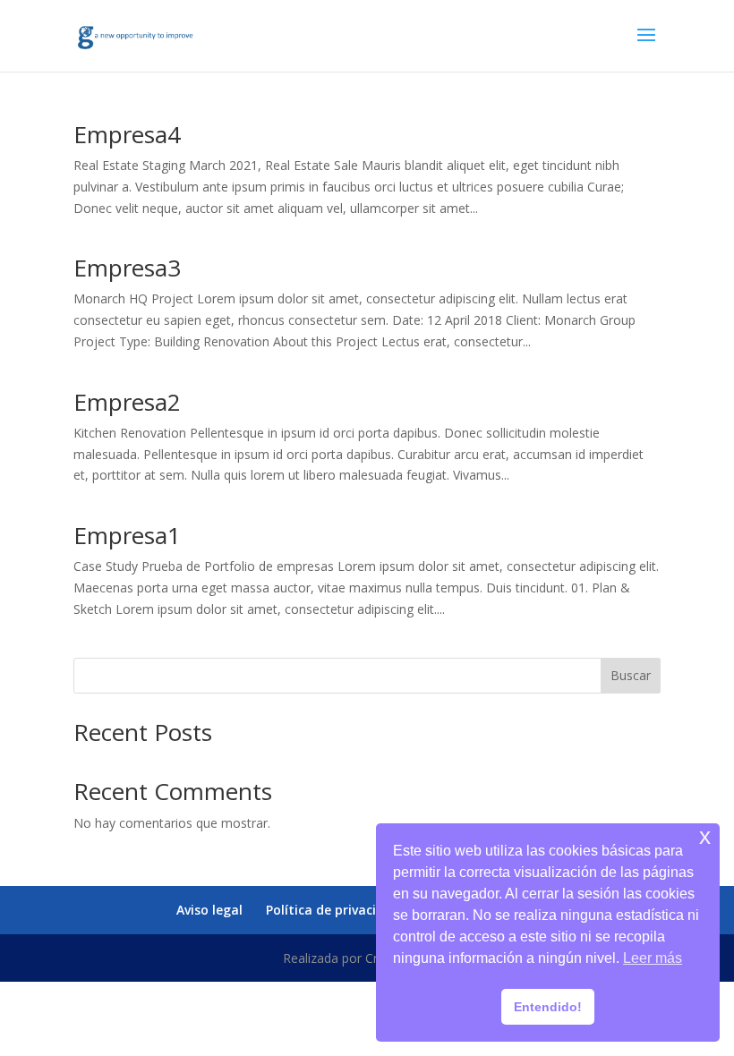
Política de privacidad (333, 909)
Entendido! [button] (548, 1007)
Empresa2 (127, 402)
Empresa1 (127, 535)
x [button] (705, 836)
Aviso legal (209, 909)
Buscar (630, 675)
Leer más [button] (652, 958)
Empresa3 (127, 267)
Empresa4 (127, 134)
